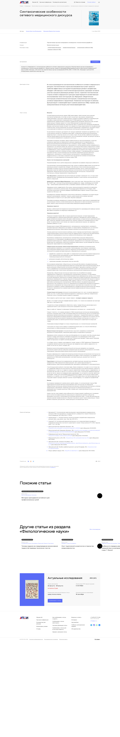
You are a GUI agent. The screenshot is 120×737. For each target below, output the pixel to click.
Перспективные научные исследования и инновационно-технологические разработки (51, 6)
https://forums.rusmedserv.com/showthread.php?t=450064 (64, 428)
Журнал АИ (35, 2)
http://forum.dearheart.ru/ (72, 450)
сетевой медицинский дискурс (54, 47)
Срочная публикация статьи (59, 625)
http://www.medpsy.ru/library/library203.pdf (60, 435)
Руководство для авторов (59, 2)
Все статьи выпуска (95, 529)
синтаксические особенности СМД (85, 47)
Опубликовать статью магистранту (58, 622)
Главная (21, 6)
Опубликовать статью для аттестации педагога (59, 629)
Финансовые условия (41, 626)
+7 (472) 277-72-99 (95, 617)
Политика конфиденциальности (36, 639)
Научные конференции (45, 2)
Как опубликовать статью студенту (59, 618)
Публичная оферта (63, 639)
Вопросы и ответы (76, 617)
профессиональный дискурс (69, 47)
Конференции (27, 6)
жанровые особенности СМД (54, 49)
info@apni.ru (53, 467)
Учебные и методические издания (78, 626)
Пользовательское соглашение (51, 639)
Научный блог (75, 622)
